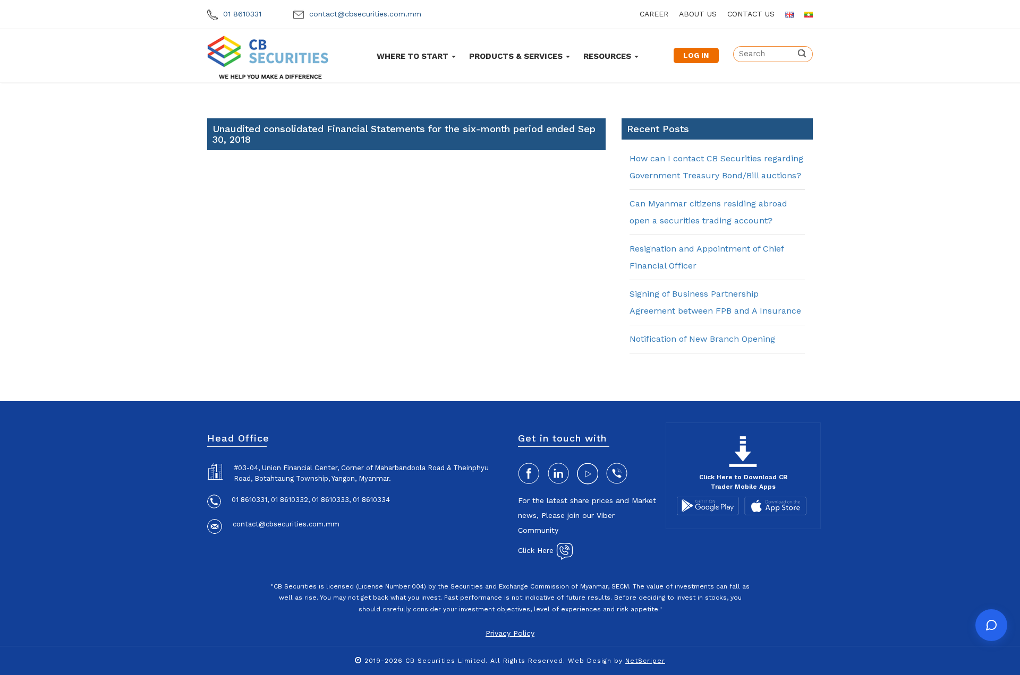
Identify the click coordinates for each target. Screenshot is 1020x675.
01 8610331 (240, 14)
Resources (608, 56)
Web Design (589, 660)
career (654, 14)
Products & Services (517, 56)
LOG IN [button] (696, 55)
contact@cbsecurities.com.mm (364, 14)
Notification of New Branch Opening (702, 339)
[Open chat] (991, 625)
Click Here (537, 550)
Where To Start (413, 56)
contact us (751, 14)
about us (698, 14)
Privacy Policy (510, 633)
